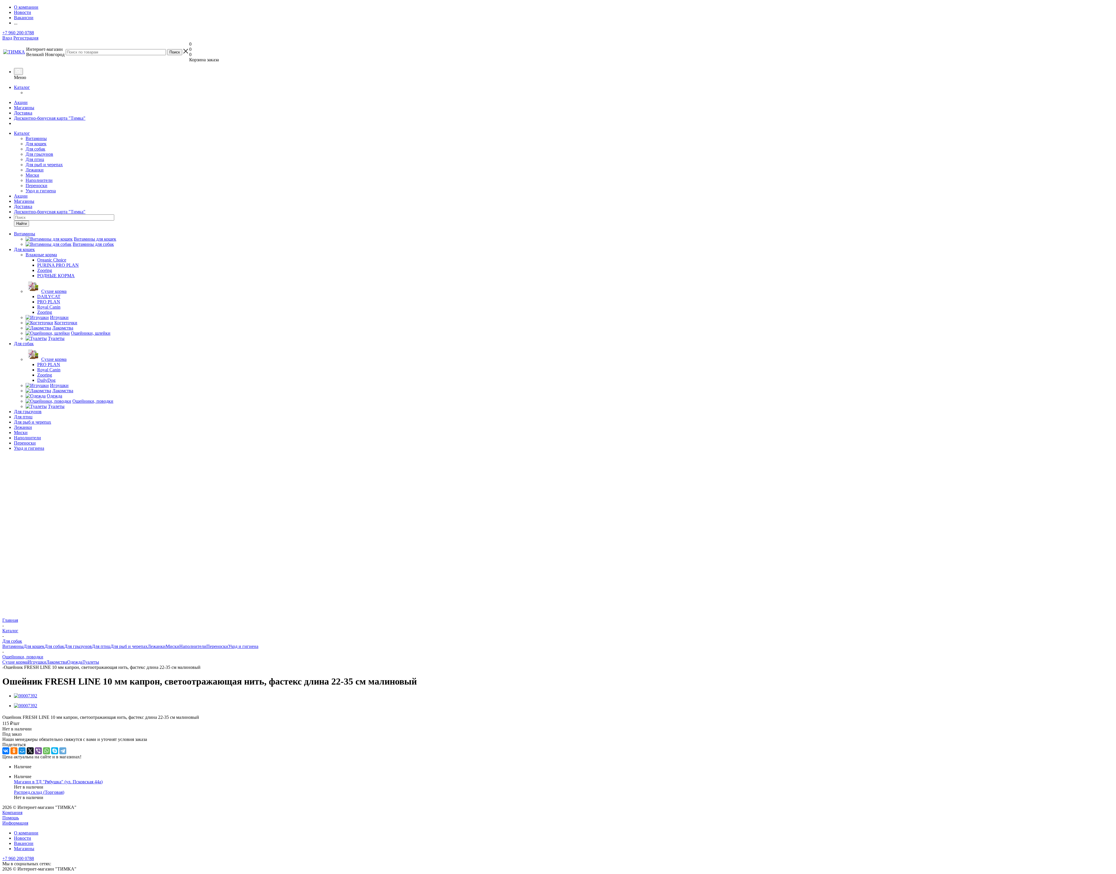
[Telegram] (62, 750)
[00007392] (25, 695)
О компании (26, 832)
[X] (30, 750)
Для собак (35, 148)
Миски (32, 175)
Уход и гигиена (41, 190)
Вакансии (23, 843)
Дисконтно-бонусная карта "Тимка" (49, 118)
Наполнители (39, 180)
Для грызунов (39, 154)
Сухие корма (15, 662)
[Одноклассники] (13, 750)
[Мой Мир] (22, 750)
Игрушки (37, 662)
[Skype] (54, 750)
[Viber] (38, 750)
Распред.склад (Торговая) (39, 792)
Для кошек (36, 143)
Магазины (24, 107)
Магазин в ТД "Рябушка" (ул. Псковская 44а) (58, 781)
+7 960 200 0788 (18, 32)
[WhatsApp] (46, 750)
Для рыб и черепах (44, 164)
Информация (15, 823)
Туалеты (91, 662)
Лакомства (56, 662)
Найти (21, 223)
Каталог (22, 87)
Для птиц (35, 159)
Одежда (75, 662)
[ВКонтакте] (5, 750)
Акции (21, 102)
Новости (22, 838)
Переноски (36, 185)
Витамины (36, 138)
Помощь (10, 817)
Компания (12, 812)
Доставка (23, 112)
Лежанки (35, 169)
